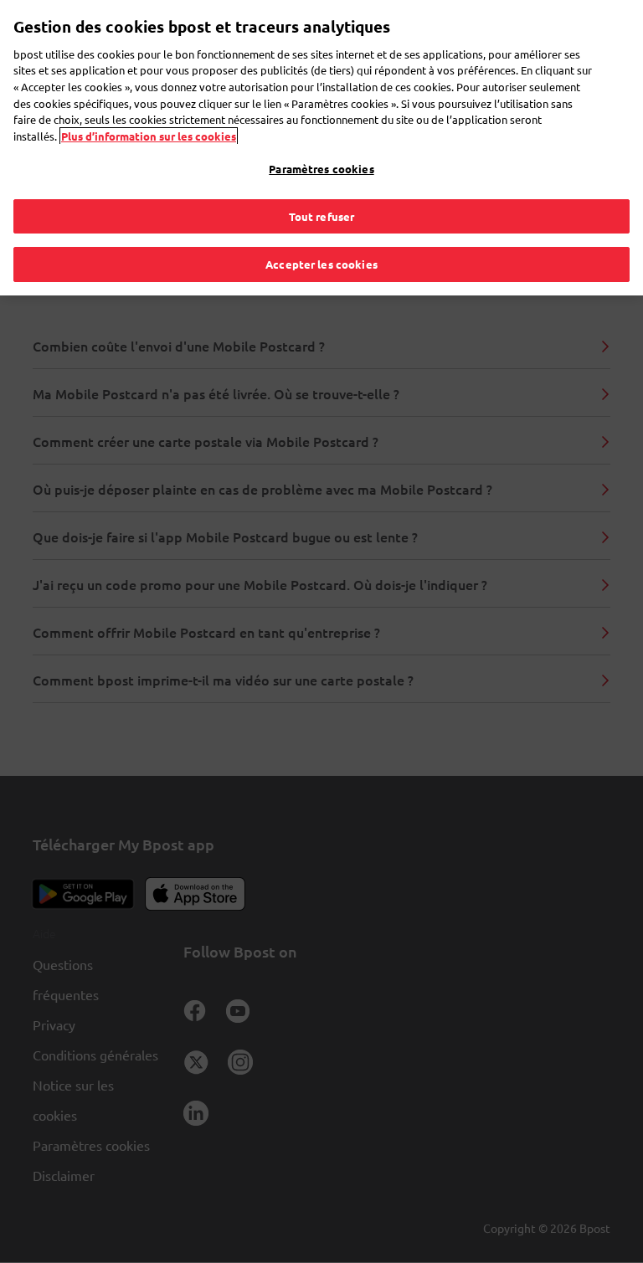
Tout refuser (322, 216)
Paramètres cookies (321, 169)
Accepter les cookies (321, 264)
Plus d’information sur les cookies (148, 136)
